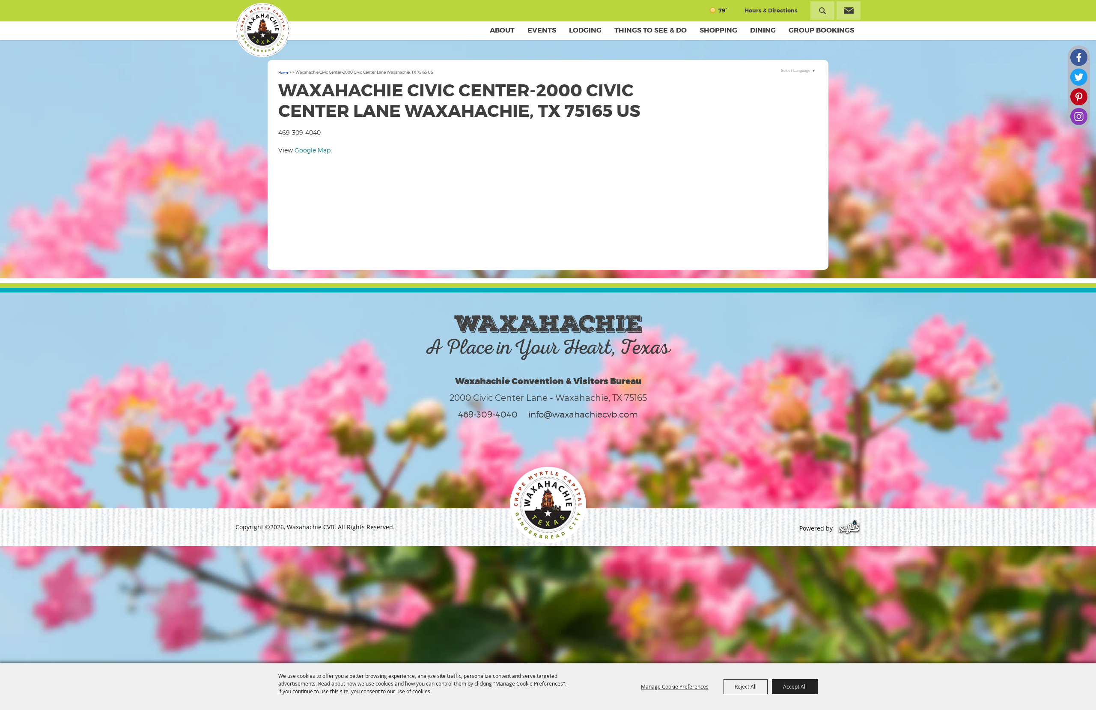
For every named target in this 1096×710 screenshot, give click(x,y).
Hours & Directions (771, 10)
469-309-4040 (488, 414)
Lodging (585, 30)
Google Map (313, 150)
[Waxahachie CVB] (262, 30)
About (502, 30)
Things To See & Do (650, 30)
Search (822, 10)
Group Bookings (821, 30)
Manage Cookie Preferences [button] (675, 686)
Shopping (718, 30)
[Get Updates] (849, 10)
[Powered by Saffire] (849, 528)
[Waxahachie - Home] (548, 505)
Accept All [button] (795, 686)
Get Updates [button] (849, 10)
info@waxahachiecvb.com (583, 414)
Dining (763, 30)
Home (283, 72)
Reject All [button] (745, 686)
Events (541, 30)
